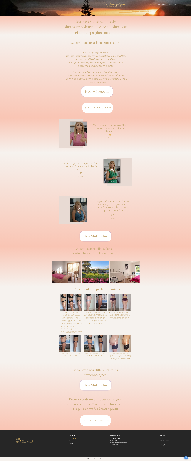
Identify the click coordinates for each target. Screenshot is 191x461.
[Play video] (78, 133)
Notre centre (72, 438)
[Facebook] (161, 445)
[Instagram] (164, 445)
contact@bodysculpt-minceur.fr (119, 442)
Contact (71, 443)
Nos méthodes (73, 441)
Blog (70, 445)
